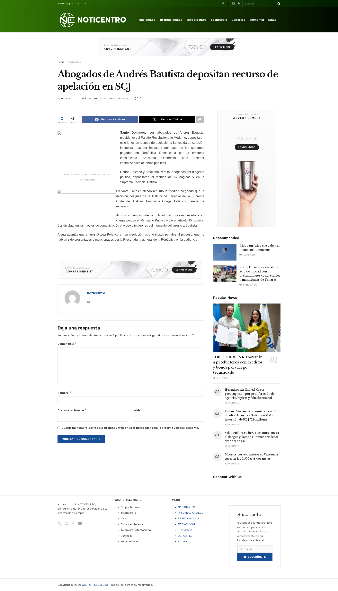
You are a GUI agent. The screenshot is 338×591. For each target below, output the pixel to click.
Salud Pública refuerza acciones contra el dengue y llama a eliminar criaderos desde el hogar (252, 437)
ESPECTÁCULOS (188, 518)
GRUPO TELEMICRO (95, 584)
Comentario (67, 343)
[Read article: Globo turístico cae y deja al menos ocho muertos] (224, 252)
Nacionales (147, 19)
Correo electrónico (72, 410)
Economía (256, 19)
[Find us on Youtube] (233, 3)
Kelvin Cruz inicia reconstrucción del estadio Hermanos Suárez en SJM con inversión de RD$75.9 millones (251, 415)
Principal (123, 98)
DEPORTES (185, 535)
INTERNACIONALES (190, 512)
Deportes (238, 19)
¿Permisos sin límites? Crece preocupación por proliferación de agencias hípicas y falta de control (249, 394)
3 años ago (249, 284)
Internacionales (170, 19)
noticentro (67, 98)
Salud (272, 19)
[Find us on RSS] (239, 3)
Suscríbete (256, 556)
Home (61, 62)
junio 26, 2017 (90, 98)
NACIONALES (186, 507)
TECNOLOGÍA (186, 524)
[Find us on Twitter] (228, 3)
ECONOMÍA (185, 529)
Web (137, 410)
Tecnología (219, 19)
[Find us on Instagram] (66, 523)
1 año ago (248, 255)
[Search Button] (278, 3)
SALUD (182, 541)
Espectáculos (196, 19)
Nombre (64, 393)
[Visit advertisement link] (169, 50)
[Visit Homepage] (93, 20)
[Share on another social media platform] (200, 119)
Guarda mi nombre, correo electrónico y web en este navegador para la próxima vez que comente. (130, 427)
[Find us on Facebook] (223, 3)
